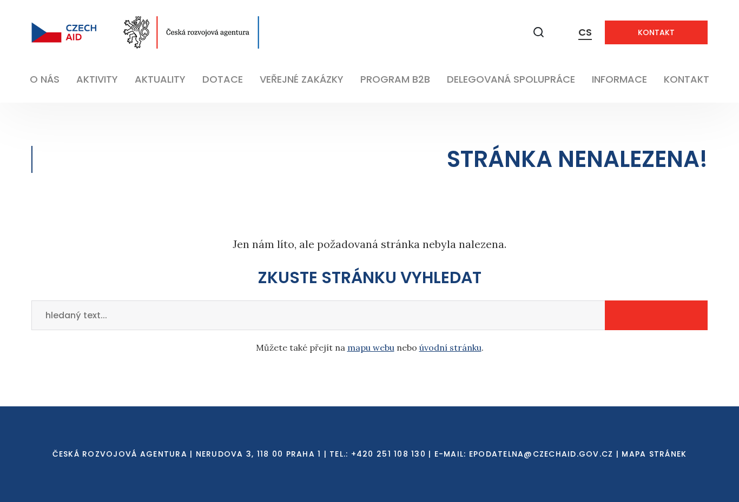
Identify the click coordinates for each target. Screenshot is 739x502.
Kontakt (656, 32)
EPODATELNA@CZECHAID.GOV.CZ (541, 454)
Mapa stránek (654, 454)
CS (585, 32)
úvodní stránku (450, 347)
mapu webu (370, 347)
